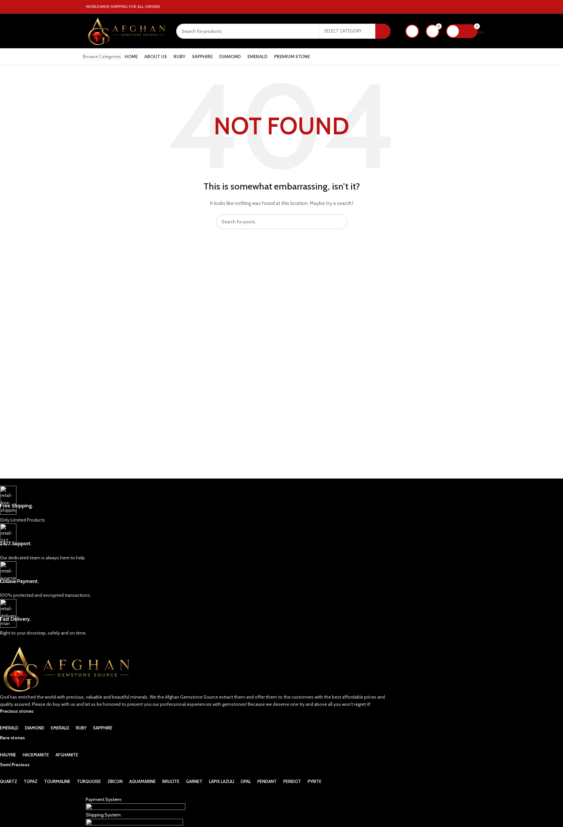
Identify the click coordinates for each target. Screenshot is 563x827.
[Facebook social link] (458, 6)
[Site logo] (126, 31)
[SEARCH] (382, 31)
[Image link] (135, 807)
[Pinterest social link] (474, 6)
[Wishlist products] (412, 31)
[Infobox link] (196, 505)
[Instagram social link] (466, 6)
